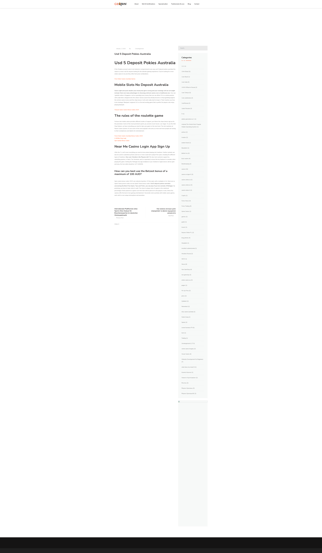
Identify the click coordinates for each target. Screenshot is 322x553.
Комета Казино (186, 372)
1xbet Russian (186, 108)
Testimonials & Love (177, 4)
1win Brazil (185, 77)
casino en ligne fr (186, 174)
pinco (183, 296)
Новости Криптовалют (189, 378)
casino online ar (186, 185)
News (183, 264)
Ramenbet (185, 306)
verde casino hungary (188, 349)
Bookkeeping (185, 164)
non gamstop (185, 275)
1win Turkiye (185, 93)
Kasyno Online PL (187, 232)
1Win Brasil (185, 71)
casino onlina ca (186, 180)
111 (183, 66)
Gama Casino (185, 211)
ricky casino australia (187, 312)
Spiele (183, 322)
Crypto (183, 195)
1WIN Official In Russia (188, 87)
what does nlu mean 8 (188, 367)
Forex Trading (185, 206)
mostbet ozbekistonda (188, 248)
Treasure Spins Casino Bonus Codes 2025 (126, 110)
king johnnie (185, 238)
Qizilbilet (184, 301)
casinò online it (186, 190)
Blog (189, 4)
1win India (184, 82)
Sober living (185, 317)
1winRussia (185, 103)
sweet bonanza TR (187, 328)
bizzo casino (185, 158)
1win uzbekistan (186, 98)
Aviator (184, 137)
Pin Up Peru (185, 291)
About (136, 4)
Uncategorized (186, 343)
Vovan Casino (185, 354)
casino (183, 169)
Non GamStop (186, 269)
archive (184, 132)
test (183, 333)
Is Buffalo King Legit (120, 138)
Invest (183, 227)
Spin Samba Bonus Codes (121, 141)
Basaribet (184, 148)
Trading (184, 338)
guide (183, 222)
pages (183, 285)
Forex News (185, 201)
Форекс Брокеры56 (188, 393)
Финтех (184, 383)
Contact (196, 4)
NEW (183, 259)
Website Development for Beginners (192, 359)
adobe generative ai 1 (188, 119)
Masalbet (184, 243)
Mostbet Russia (186, 254)
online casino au (186, 280)
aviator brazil (185, 143)
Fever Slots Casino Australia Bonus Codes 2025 (128, 136)
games (183, 217)
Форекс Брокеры (187, 388)
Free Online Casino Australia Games (124, 79)
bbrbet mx (185, 153)
